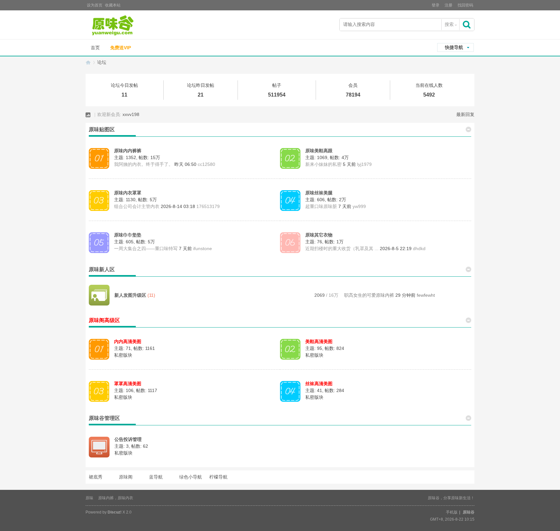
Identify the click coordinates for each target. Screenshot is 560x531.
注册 (448, 5)
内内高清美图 (127, 341)
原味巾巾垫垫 (127, 234)
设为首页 (94, 5)
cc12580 (206, 164)
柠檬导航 (218, 476)
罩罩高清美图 (127, 383)
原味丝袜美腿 (318, 192)
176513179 (208, 206)
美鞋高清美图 (318, 341)
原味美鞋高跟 (318, 150)
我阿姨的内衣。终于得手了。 (143, 164)
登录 (435, 5)
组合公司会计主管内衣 (136, 206)
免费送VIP (120, 47)
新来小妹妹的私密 (323, 164)
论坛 (101, 62)
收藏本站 (113, 5)
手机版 (452, 512)
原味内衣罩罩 (127, 192)
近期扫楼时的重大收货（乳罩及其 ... (342, 248)
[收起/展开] (468, 128)
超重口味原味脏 (321, 206)
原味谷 (88, 62)
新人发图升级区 (130, 295)
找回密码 (465, 5)
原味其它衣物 (318, 234)
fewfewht (426, 295)
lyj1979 (364, 164)
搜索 (449, 24)
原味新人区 (102, 269)
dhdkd (419, 248)
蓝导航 (156, 476)
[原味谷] (129, 25)
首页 (95, 47)
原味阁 (126, 476)
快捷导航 (454, 47)
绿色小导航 (190, 476)
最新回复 (465, 114)
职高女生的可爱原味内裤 (369, 295)
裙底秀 (95, 476)
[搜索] (467, 24)
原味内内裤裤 (127, 150)
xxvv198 (130, 114)
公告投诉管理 (128, 439)
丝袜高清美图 (318, 383)
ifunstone (202, 248)
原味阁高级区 (104, 320)
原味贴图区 (102, 129)
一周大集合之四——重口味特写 (146, 248)
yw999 (359, 206)
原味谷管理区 (104, 418)
